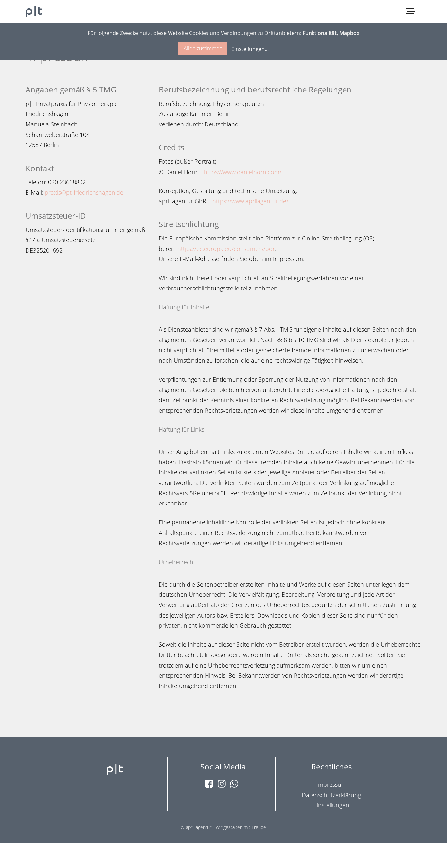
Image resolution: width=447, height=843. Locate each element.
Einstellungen (331, 805)
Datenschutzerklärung (331, 795)
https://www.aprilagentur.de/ (250, 201)
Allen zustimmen (203, 48)
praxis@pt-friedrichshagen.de (84, 192)
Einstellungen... (250, 49)
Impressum (331, 784)
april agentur (198, 827)
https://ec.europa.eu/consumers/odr (226, 249)
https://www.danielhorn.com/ (242, 172)
